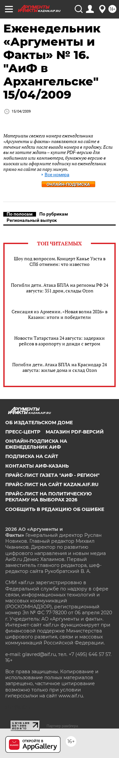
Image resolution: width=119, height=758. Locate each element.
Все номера (57, 174)
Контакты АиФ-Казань (37, 466)
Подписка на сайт (31, 456)
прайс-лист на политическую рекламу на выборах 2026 (48, 497)
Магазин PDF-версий (75, 432)
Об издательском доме (39, 423)
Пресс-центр (22, 432)
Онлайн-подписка (68, 184)
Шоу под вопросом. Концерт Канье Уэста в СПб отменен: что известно (59, 261)
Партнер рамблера (62, 726)
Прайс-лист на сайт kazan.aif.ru (52, 484)
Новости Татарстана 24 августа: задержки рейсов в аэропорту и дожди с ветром (59, 340)
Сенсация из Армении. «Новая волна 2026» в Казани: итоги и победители (59, 314)
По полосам (20, 214)
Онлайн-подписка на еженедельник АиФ (36, 444)
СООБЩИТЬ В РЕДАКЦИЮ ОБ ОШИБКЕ (54, 509)
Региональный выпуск (32, 220)
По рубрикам (53, 214)
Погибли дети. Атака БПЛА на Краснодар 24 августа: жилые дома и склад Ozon (59, 367)
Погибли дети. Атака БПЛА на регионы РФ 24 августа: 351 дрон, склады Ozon (59, 287)
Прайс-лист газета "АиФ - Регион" (52, 475)
